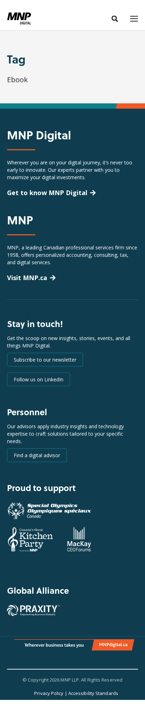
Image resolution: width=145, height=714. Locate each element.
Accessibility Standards (93, 693)
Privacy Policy (48, 693)
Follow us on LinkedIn (38, 379)
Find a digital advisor (37, 455)
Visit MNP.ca (27, 277)
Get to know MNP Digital (47, 192)
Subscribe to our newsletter (45, 359)
